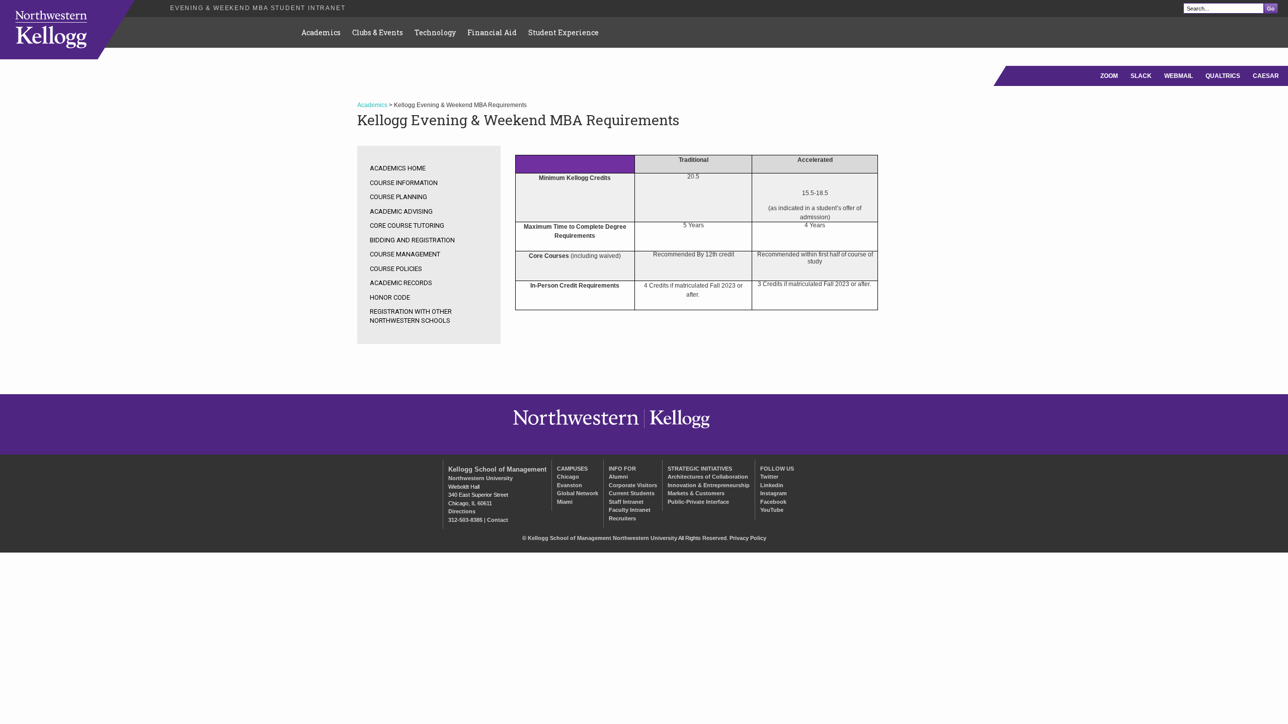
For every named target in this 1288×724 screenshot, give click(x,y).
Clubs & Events (377, 32)
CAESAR (1266, 75)
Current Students (632, 493)
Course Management (405, 254)
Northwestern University (480, 478)
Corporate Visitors (633, 485)
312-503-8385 (465, 520)
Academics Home (398, 168)
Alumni (618, 477)
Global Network (577, 493)
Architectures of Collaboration (708, 477)
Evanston (569, 485)
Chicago (568, 477)
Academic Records (401, 283)
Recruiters (622, 518)
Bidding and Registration (412, 240)
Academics (321, 32)
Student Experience (563, 32)
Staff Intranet (626, 502)
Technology (435, 32)
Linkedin (771, 485)
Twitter (769, 477)
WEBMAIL (1178, 75)
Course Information (404, 183)
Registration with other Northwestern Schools (411, 316)
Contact (497, 520)
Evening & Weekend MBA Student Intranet (257, 8)
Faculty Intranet (630, 510)
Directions (461, 511)
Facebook (773, 502)
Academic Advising (401, 211)
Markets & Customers (696, 493)
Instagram (773, 493)
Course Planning (398, 197)
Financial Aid (492, 32)
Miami (565, 502)
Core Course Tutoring (407, 225)
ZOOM (1109, 75)
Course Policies (396, 269)
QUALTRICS (1222, 75)
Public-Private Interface (698, 502)
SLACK (1141, 75)
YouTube (771, 510)
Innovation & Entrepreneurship (709, 485)
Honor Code (390, 297)
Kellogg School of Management (497, 469)
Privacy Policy (748, 538)
